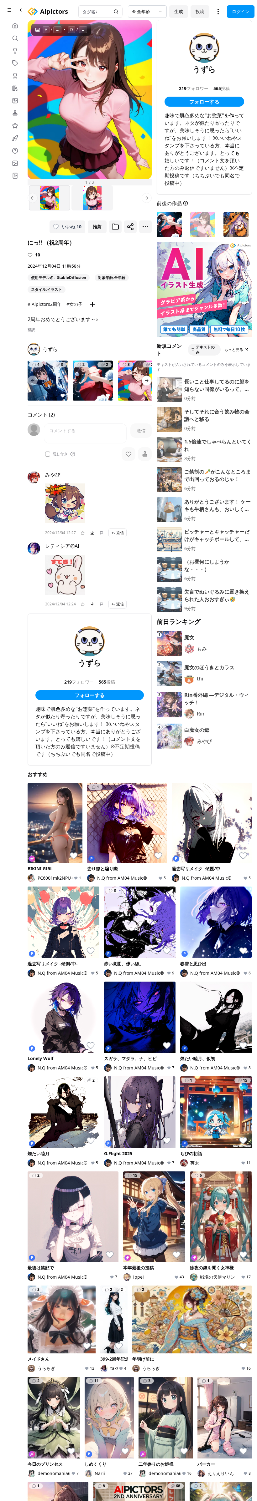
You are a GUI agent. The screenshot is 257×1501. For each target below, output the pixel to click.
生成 (178, 11)
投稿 (200, 11)
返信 (120, 532)
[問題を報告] (101, 532)
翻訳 (31, 329)
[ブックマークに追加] (115, 226)
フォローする (90, 695)
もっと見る (233, 349)
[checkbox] (47, 454)
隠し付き (60, 454)
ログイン (240, 11)
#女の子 (74, 304)
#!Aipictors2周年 (44, 304)
